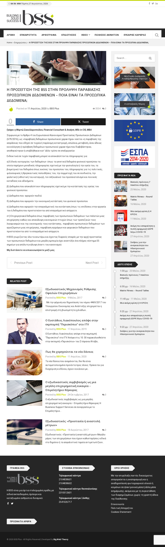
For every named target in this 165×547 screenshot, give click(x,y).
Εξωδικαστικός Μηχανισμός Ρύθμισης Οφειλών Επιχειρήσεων (70, 291)
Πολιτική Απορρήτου (122, 508)
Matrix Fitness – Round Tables (134, 290)
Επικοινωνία (117, 504)
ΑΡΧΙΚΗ (11, 34)
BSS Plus (61, 297)
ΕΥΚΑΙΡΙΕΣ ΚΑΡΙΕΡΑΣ (135, 34)
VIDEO (84, 34)
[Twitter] (153, 3)
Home (9, 42)
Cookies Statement (121, 512)
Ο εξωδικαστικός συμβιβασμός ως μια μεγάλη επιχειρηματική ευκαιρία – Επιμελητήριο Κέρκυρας (70, 386)
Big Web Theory (60, 539)
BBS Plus (54, 108)
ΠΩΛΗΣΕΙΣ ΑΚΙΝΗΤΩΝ (107, 34)
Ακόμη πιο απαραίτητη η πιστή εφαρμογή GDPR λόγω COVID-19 (142, 229)
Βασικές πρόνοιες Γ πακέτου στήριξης (140, 183)
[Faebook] (8, 503)
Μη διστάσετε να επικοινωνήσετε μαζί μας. (31, 250)
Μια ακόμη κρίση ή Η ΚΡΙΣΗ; (134, 303)
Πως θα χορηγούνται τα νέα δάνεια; (69, 352)
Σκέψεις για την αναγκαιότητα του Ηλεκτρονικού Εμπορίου (139, 247)
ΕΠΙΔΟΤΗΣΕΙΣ (68, 34)
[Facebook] (149, 3)
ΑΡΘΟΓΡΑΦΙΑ (49, 34)
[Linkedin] (156, 3)
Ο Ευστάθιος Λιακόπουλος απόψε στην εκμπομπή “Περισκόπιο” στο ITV (71, 322)
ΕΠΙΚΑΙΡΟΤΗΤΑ (28, 34)
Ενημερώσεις (20, 42)
